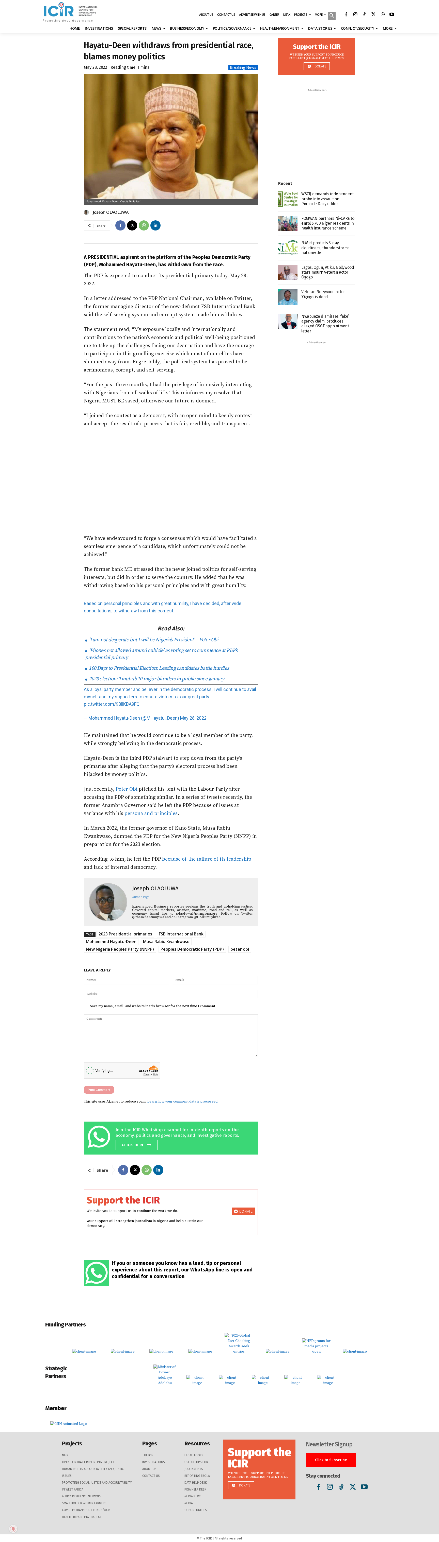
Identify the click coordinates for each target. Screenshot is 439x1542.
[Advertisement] (171, 481)
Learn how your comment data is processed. (182, 1101)
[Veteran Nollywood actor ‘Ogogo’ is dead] (287, 297)
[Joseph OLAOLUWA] (87, 212)
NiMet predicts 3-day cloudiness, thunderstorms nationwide (325, 247)
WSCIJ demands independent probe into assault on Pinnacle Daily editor (327, 198)
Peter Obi (126, 789)
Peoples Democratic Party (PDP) (192, 949)
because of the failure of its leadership (206, 859)
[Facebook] (346, 15)
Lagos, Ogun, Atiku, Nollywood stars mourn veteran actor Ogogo (327, 272)
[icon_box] (172, 1137)
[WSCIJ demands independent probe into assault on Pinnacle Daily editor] (287, 199)
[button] (332, 16)
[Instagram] (355, 15)
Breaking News (243, 67)
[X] (373, 15)
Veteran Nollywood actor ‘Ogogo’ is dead (323, 294)
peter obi (239, 949)
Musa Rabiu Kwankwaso (166, 941)
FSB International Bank (181, 934)
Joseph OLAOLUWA (111, 212)
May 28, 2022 (193, 718)
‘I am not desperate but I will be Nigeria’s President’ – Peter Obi (153, 640)
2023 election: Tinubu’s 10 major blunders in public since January (156, 679)
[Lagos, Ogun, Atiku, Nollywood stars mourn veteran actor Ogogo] (287, 272)
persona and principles (151, 813)
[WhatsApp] (382, 15)
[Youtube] (391, 15)
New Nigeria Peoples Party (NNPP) (120, 949)
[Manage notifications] (13, 1529)
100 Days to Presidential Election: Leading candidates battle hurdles (158, 668)
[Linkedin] (155, 225)
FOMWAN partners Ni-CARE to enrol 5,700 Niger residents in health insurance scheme (327, 223)
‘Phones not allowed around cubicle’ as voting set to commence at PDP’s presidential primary (161, 654)
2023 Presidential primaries (125, 934)
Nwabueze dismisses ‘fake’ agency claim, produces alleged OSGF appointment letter (325, 323)
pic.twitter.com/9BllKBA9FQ (111, 704)
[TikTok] (364, 15)
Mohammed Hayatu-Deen (111, 941)
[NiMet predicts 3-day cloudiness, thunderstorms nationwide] (287, 248)
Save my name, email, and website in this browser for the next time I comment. (153, 1006)
